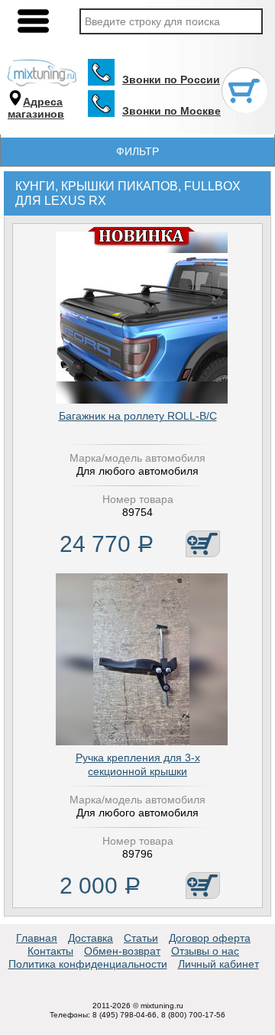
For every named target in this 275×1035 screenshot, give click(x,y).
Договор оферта (210, 938)
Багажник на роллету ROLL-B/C (138, 416)
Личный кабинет (218, 964)
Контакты (50, 951)
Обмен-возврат (122, 951)
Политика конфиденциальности (87, 964)
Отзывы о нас (205, 951)
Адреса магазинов (36, 108)
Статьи (141, 938)
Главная (36, 938)
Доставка (90, 938)
